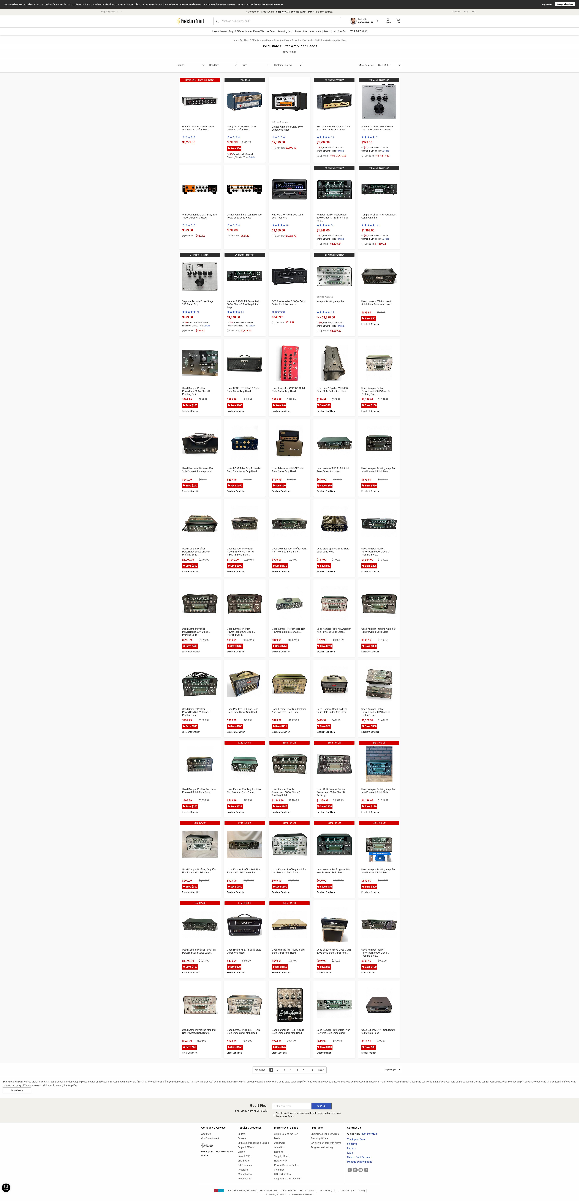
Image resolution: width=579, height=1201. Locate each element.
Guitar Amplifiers (281, 40)
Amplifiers (266, 40)
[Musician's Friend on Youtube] (360, 1170)
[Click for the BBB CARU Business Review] (219, 1190)
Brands (180, 65)
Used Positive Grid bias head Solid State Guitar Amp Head (332, 711)
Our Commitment (210, 1138)
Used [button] (333, 31)
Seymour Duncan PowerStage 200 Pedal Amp (198, 303)
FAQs (350, 1152)
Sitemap (361, 1190)
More (318, 31)
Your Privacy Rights (327, 1190)
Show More (17, 1090)
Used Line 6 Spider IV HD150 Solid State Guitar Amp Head (332, 390)
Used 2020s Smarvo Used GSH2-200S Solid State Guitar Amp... (334, 951)
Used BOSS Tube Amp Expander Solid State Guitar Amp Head (244, 470)
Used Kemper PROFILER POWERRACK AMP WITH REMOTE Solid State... (240, 551)
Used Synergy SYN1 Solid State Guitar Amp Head (378, 1031)
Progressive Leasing (322, 1147)
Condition (214, 65)
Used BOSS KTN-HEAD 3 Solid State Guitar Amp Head (243, 390)
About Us (206, 1134)
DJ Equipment (245, 1165)
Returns (351, 1148)
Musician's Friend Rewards (325, 1134)
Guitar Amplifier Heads (302, 40)
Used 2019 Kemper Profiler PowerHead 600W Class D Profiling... (331, 792)
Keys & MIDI (258, 31)
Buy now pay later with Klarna (326, 1142)
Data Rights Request (268, 1190)
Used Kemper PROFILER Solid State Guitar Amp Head (333, 470)
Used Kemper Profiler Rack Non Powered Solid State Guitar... (288, 630)
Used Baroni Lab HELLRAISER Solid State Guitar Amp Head (288, 1031)
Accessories (308, 31)
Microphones (295, 31)
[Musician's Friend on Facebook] (350, 1170)
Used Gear (279, 1142)
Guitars (215, 31)
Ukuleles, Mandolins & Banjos (253, 1142)
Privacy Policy (82, 4)
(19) (332, 137)
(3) (332, 225)
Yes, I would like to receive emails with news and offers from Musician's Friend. (308, 1115)
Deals (277, 1138)
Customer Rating (283, 65)
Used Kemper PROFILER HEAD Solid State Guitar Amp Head (243, 1031)
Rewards (456, 11)
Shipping (352, 1143)
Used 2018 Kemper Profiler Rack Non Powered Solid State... (289, 550)
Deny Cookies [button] (546, 4)
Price (244, 65)
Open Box (279, 1147)
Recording (282, 31)
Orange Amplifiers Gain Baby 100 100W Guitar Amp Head (199, 216)
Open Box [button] (342, 31)
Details (252, 157)
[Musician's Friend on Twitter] (355, 1170)
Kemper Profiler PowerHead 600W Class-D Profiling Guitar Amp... (332, 217)
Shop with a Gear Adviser (287, 1178)
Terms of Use (259, 4)
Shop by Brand (281, 1156)
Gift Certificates (282, 1174)
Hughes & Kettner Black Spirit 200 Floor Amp (287, 216)
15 (311, 1069)
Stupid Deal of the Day (286, 1134)
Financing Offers (319, 1138)
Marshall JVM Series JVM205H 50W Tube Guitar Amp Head (333, 128)
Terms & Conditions (307, 1190)
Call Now (361, 1133)
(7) (377, 137)
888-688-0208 (298, 12)
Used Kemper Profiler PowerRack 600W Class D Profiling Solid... (196, 391)
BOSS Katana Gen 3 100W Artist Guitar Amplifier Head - (288, 303)
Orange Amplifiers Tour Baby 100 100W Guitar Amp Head (244, 216)
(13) (377, 225)
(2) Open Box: (326, 156)
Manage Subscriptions (359, 1161)
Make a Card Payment (359, 1157)
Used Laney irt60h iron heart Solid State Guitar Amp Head (376, 303)
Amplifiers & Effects (249, 40)
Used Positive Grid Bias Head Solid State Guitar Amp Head (242, 711)
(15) (332, 312)
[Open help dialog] (6, 1188)
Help (474, 11)
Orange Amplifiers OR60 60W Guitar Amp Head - (287, 128)
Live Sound (271, 31)
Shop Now (281, 12)
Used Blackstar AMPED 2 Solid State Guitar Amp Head (288, 390)
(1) (287, 225)
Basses (223, 31)
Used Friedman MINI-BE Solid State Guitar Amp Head (288, 470)
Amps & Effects (236, 31)
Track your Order (356, 1139)
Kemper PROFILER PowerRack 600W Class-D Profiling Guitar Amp (243, 304)
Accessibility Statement (276, 1194)
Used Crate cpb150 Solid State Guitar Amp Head (333, 550)
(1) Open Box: (278, 148)
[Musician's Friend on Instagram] (366, 1170)
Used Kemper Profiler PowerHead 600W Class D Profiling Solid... (375, 391)
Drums (248, 31)
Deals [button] (327, 31)
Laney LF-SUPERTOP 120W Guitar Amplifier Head (241, 128)
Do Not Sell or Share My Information (241, 1190)
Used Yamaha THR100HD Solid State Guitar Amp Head (288, 951)
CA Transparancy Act (346, 1190)
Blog (466, 11)
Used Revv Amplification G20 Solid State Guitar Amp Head (197, 470)
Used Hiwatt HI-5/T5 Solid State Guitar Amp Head (244, 951)
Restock (278, 1151)
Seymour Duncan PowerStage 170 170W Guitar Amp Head (377, 128)
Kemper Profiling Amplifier (331, 301)
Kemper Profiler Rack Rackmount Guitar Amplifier (378, 216)
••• (304, 1069)
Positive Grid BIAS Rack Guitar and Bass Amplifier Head (198, 128)
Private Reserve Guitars (286, 1165)
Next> (321, 1069)
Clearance (279, 1169)
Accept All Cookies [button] (565, 4)
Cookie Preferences (274, 4)
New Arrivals (281, 1160)
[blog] (217, 1146)
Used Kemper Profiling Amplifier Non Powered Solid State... (378, 470)
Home (234, 40)
